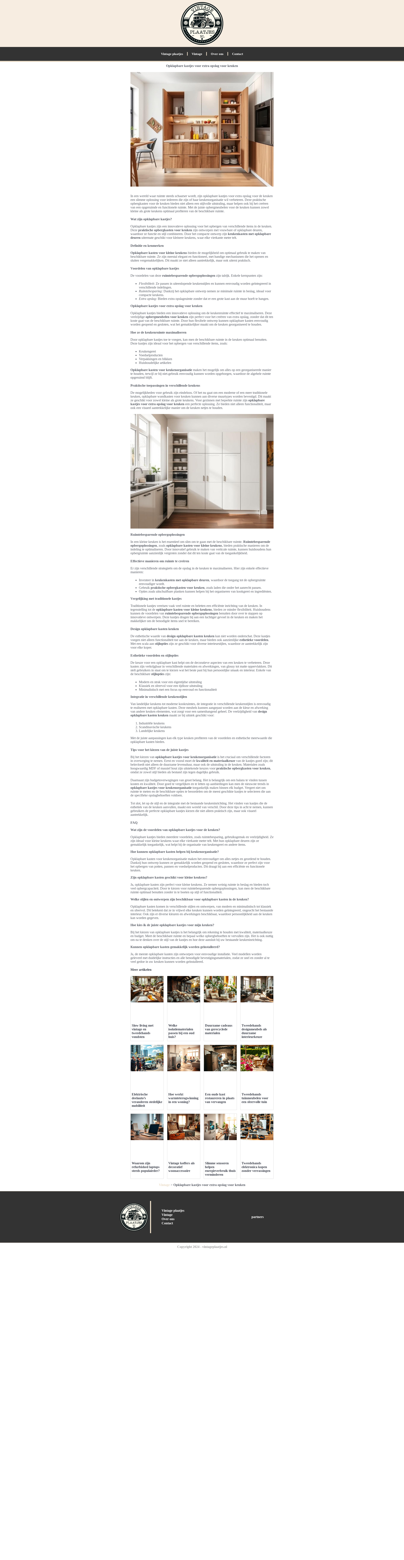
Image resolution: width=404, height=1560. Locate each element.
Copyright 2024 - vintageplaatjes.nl (202, 1247)
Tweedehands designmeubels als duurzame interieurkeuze (254, 1031)
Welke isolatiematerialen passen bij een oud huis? (181, 1031)
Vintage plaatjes (172, 54)
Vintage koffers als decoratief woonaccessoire (181, 1167)
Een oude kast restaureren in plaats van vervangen (219, 1098)
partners (257, 1217)
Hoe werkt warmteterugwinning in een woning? (183, 1098)
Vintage (197, 54)
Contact (237, 54)
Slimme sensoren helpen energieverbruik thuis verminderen (220, 1168)
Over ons (217, 54)
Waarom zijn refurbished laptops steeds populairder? (146, 1167)
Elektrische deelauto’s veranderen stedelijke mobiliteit (147, 1100)
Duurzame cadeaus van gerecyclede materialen (218, 1029)
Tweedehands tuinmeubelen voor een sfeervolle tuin (255, 1098)
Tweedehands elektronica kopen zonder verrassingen (256, 1167)
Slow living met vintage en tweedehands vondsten (142, 1031)
